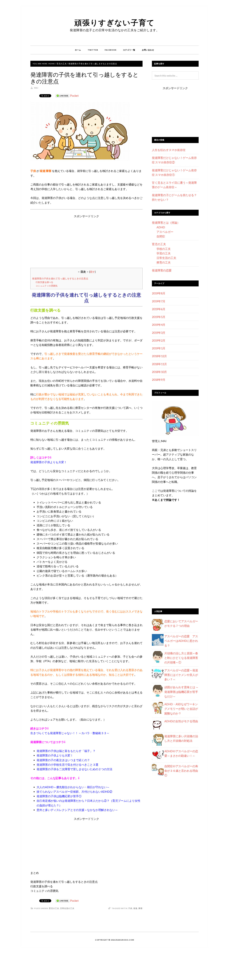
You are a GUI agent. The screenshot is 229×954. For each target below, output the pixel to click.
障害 (140, 908)
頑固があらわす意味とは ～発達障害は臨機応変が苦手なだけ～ (181, 691)
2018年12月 (159, 356)
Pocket (74, 95)
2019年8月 (158, 293)
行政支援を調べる (44, 282)
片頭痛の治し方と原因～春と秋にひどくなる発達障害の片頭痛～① (181, 658)
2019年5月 (158, 317)
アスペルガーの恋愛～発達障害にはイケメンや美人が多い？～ (181, 675)
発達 (135, 908)
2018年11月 (159, 364)
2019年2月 (158, 340)
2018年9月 (158, 379)
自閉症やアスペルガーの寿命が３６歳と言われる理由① (181, 770)
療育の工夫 (164, 262)
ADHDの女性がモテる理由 (181, 721)
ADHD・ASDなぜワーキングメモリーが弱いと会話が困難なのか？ (181, 708)
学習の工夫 (164, 253)
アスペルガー (165, 231)
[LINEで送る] (62, 95)
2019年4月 (158, 324)
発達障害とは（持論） (166, 222)
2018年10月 (159, 372)
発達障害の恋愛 (162, 270)
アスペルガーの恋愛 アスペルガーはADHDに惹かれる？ (181, 640)
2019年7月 (158, 301)
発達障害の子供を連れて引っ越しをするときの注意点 (60, 278)
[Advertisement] (86, 240)
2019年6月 (158, 309)
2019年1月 (158, 348)
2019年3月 (158, 332)
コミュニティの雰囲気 (46, 285)
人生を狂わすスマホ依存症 (169, 150)
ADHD (161, 227)
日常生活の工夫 (67, 908)
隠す (92, 271)
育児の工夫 (54, 908)
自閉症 (161, 236)
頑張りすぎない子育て (114, 22)
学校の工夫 (164, 248)
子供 (130, 908)
